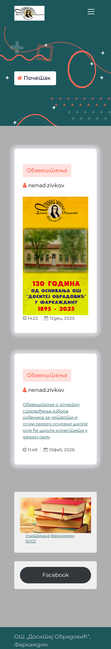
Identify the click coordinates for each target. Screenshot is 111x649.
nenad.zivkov (45, 185)
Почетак (36, 78)
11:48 (32, 449)
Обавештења (47, 170)
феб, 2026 (64, 449)
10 (51, 449)
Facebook (55, 575)
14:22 (32, 318)
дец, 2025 (64, 318)
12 (51, 318)
